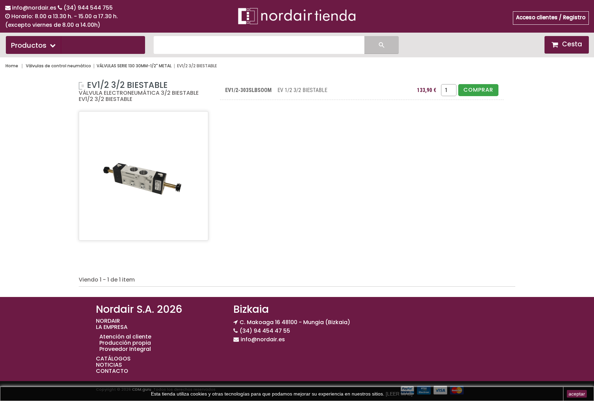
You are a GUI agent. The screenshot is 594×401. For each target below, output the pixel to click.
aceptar (577, 394)
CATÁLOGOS (113, 359)
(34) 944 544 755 (88, 8)
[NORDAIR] (297, 15)
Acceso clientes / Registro (550, 17)
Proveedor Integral (125, 349)
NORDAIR (108, 321)
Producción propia (125, 343)
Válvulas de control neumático (58, 66)
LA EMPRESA (112, 327)
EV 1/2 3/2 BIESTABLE (302, 90)
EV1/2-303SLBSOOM (248, 90)
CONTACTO (112, 371)
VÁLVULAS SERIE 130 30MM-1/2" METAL (134, 66)
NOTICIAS (109, 365)
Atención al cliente (125, 337)
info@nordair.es (35, 8)
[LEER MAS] (398, 394)
